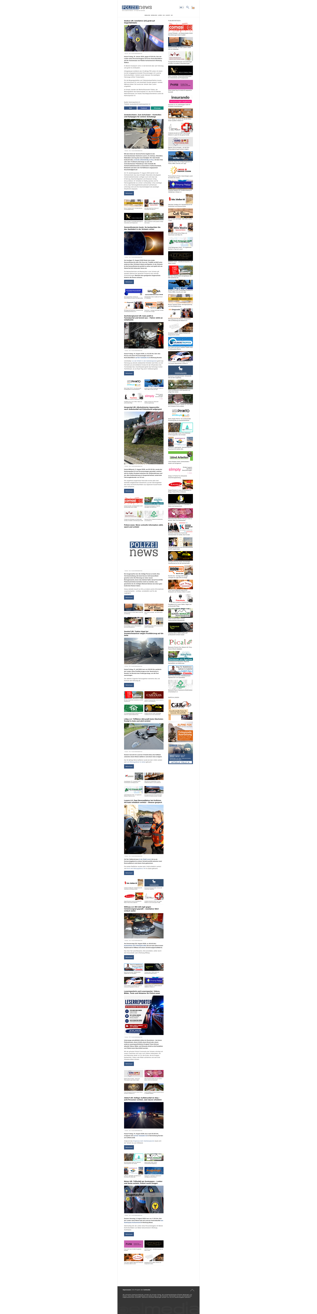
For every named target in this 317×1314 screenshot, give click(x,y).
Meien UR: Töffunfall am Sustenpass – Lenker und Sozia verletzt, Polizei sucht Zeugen (143, 1182)
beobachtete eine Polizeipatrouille (135, 945)
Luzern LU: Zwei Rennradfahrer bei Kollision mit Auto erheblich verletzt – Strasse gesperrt (143, 801)
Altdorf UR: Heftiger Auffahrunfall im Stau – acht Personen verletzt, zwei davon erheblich (143, 1099)
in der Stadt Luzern (145, 859)
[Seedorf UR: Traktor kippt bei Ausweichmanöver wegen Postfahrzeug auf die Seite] (144, 651)
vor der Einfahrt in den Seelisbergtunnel (144, 361)
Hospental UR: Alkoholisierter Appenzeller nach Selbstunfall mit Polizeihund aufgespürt (143, 408)
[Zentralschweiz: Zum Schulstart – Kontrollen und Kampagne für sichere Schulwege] (144, 134)
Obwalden (147, 15)
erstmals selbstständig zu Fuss (144, 160)
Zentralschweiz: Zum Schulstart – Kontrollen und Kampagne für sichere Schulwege (142, 116)
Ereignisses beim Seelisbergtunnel (143, 1141)
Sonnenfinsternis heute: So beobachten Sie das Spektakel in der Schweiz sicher (142, 228)
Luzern (160, 15)
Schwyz (168, 15)
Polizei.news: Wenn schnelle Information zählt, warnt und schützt (143, 526)
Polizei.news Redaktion (136, 53)
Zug (164, 15)
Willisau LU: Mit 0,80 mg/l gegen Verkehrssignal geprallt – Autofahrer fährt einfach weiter (141, 909)
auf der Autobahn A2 (142, 357)
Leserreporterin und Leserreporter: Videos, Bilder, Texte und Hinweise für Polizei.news (142, 992)
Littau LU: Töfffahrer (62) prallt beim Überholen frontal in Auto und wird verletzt (143, 720)
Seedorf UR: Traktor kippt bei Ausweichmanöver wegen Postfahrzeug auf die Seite (143, 633)
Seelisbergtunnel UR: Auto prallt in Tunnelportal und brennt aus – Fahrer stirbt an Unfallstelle (143, 318)
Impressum (127, 1290)
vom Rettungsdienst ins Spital (136, 762)
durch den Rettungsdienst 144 (136, 868)
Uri (172, 15)
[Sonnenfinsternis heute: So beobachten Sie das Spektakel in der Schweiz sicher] (144, 243)
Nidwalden (154, 15)
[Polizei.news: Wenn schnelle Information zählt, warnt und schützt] (144, 549)
